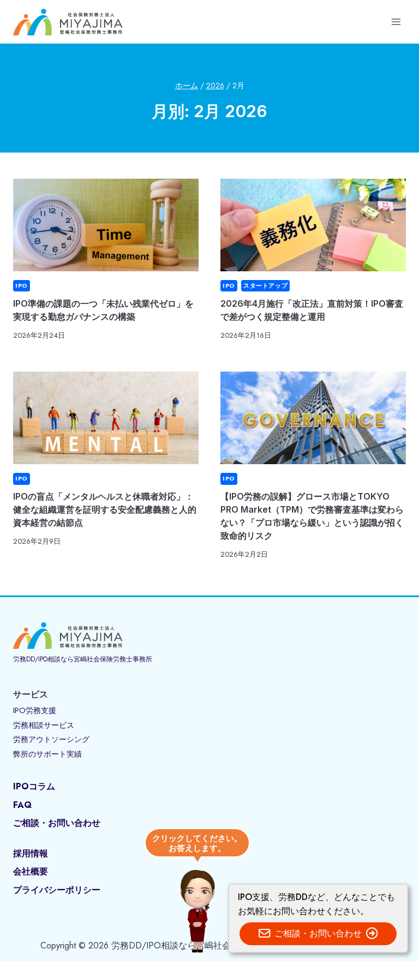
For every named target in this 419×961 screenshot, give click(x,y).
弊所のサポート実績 (47, 754)
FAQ (22, 805)
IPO (21, 285)
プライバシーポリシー (56, 890)
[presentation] (106, 225)
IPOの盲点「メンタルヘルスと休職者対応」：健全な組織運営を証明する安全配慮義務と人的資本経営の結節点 (104, 509)
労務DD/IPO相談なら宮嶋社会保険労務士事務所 (82, 659)
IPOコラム (34, 786)
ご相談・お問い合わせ (56, 823)
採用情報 (30, 853)
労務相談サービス (43, 725)
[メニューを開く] (396, 21)
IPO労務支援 (34, 710)
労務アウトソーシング (51, 739)
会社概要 (30, 871)
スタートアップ (265, 285)
